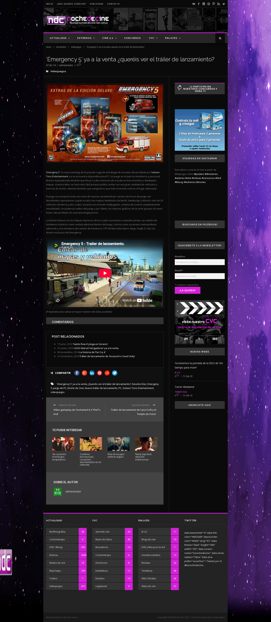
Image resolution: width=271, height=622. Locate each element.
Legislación (101, 586)
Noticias (53, 555)
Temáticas (181, 391)
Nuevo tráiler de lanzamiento (101, 388)
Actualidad (58, 38)
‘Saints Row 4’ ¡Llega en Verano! (90, 344)
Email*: (179, 270)
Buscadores (101, 547)
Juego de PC (59, 388)
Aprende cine (102, 531)
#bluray (179, 182)
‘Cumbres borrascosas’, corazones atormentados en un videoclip (90, 459)
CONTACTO (113, 4)
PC (120, 388)
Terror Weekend (184, 387)
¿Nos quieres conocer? (71, 4)
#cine (188, 178)
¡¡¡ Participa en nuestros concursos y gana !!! (200, 88)
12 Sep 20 (187, 376)
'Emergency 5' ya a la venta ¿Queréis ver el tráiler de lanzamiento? (94, 384)
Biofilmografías (57, 531)
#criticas (196, 178)
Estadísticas (101, 570)
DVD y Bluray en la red (153, 547)
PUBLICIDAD (96, 4)
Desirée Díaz (139, 384)
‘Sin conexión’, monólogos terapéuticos (59, 457)
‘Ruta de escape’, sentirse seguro (116, 455)
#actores (180, 178)
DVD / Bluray (55, 547)
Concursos (132, 38)
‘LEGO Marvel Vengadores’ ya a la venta (96, 348)
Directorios (101, 562)
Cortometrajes (57, 539)
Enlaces (171, 38)
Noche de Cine (75, 388)
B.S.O (177, 372)
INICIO (49, 4)
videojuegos (58, 392)
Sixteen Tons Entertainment (138, 388)
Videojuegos (76, 46)
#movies (201, 182)
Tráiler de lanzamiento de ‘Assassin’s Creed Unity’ (107, 356)
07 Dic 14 (51, 65)
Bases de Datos (103, 539)
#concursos (208, 178)
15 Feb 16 (187, 395)
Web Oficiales (149, 578)
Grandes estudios (151, 555)
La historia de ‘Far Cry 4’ (92, 352)
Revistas (146, 562)
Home (48, 46)
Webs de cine (149, 586)
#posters (199, 174)
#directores (211, 174)
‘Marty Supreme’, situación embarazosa (143, 457)
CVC (151, 38)
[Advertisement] (182, 23)
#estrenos (190, 182)
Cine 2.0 (107, 38)
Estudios (99, 578)
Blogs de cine (149, 539)
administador (66, 65)
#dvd (218, 178)
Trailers (53, 578)
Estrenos (84, 38)
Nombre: (180, 256)
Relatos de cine (57, 562)
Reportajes (55, 570)
